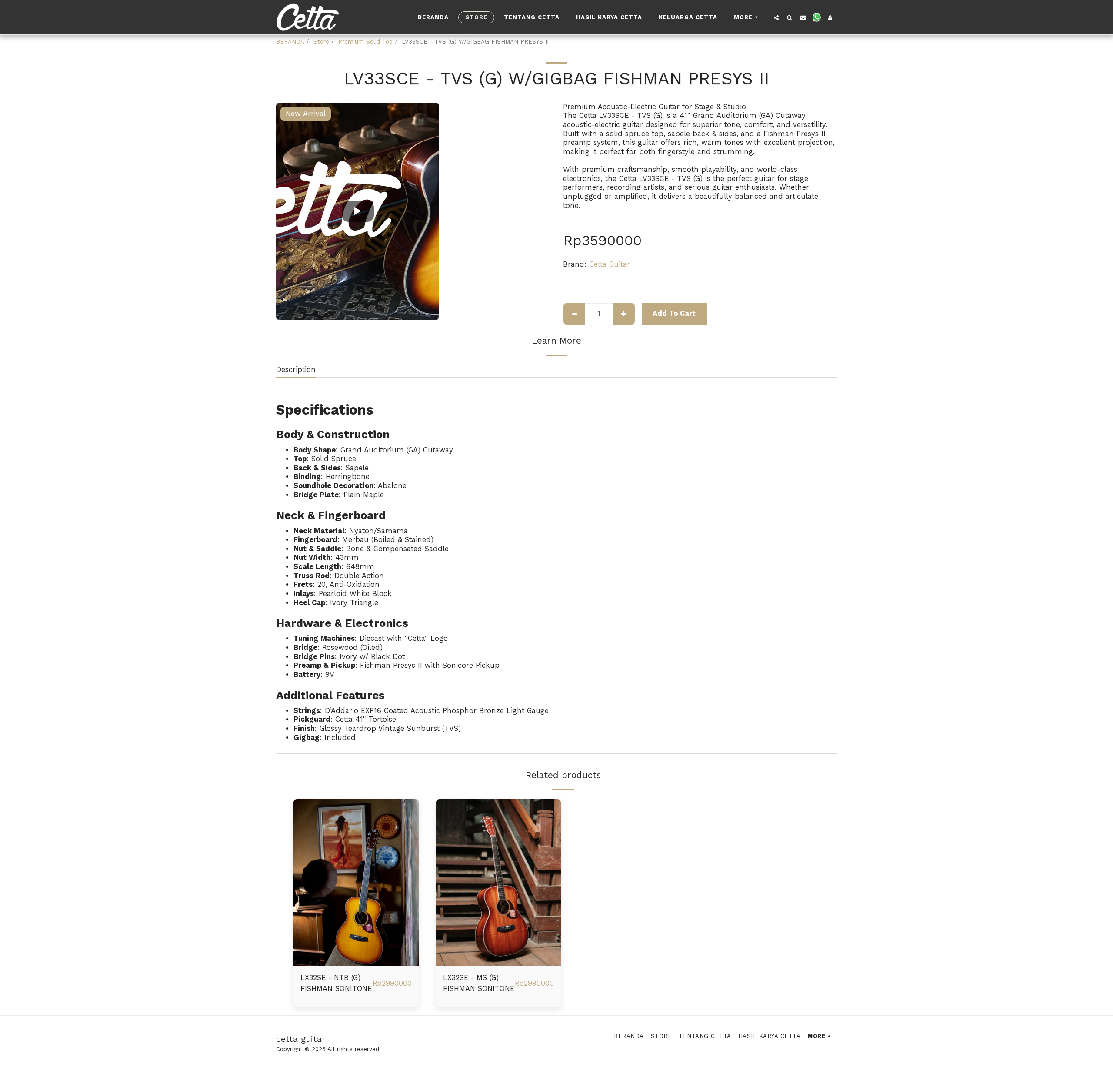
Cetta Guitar (609, 264)
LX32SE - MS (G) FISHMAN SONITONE (478, 983)
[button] (776, 17)
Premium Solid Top (365, 41)
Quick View (356, 962)
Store (321, 41)
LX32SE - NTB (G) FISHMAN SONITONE (336, 983)
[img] (356, 882)
